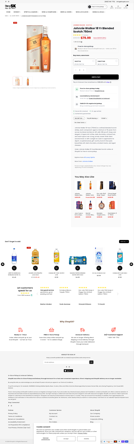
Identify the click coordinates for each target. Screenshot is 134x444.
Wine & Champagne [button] (49, 12)
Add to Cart (96, 77)
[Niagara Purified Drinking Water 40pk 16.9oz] (78, 255)
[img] (24, 293)
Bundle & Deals (98, 12)
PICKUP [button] (104, 118)
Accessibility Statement (16, 422)
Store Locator (95, 416)
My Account (53, 413)
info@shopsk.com (122, 2)
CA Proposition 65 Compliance (19, 425)
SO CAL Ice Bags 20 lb (98, 273)
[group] (80, 70)
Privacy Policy (82, 433)
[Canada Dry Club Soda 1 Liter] (120, 255)
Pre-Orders (53, 422)
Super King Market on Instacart (99, 98)
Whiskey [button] (17, 12)
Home (8, 12)
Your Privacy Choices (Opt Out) (19, 428)
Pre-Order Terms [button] (80, 122)
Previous (2, 264)
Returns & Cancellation (16, 419)
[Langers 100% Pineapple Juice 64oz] (35, 255)
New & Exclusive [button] (82, 12)
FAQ (50, 419)
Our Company (95, 413)
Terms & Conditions (15, 416)
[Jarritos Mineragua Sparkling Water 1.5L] (14, 255)
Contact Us (53, 416)
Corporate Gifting (96, 419)
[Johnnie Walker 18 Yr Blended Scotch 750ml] (17, 81)
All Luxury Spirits (14, 16)
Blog (91, 422)
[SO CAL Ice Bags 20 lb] (99, 255)
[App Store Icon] (68, 370)
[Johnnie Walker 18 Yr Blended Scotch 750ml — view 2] (28, 81)
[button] (75, 70)
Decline (86, 439)
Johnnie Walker (87, 161)
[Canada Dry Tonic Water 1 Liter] (56, 255)
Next (131, 264)
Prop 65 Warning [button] (92, 118)
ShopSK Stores (99, 91)
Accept (66, 439)
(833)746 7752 (110, 2)
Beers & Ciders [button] (66, 12)
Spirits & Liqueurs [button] (31, 12)
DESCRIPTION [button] (78, 118)
